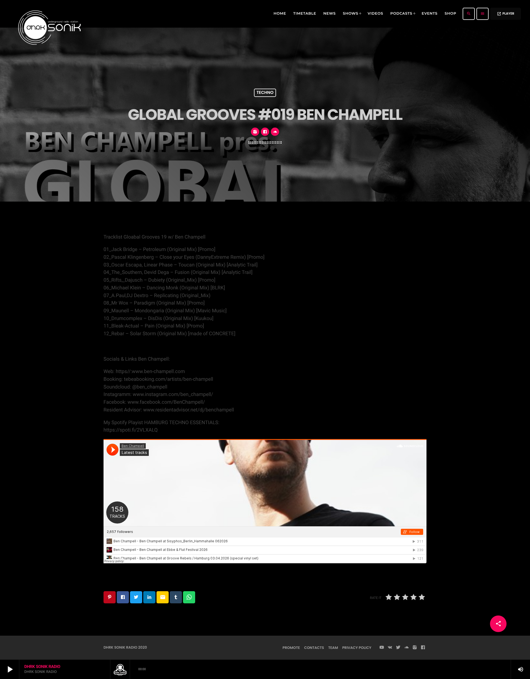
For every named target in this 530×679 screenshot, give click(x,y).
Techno (265, 93)
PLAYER (505, 13)
